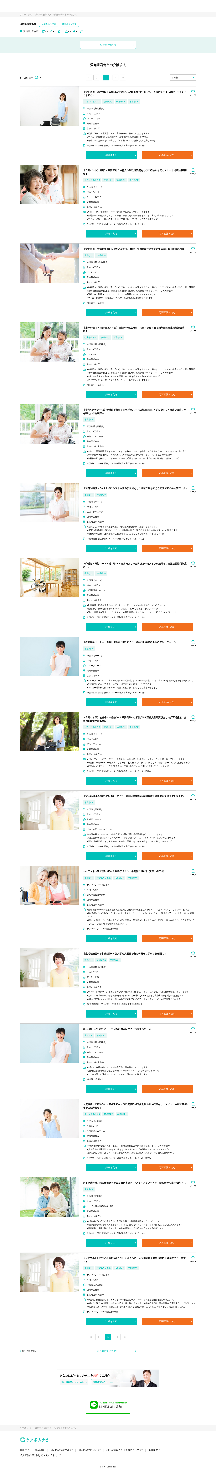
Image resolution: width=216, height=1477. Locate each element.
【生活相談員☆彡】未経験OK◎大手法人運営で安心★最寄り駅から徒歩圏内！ (124, 953)
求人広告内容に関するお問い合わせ (38, 1455)
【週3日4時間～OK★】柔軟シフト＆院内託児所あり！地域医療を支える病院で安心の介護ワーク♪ (135, 488)
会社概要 (153, 1450)
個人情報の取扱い (87, 1450)
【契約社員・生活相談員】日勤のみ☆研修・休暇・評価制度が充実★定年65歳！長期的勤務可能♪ (134, 249)
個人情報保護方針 (59, 1450)
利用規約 (24, 1450)
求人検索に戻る (29, 1351)
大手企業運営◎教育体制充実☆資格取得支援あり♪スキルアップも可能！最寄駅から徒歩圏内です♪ (134, 1183)
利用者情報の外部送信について (122, 1450)
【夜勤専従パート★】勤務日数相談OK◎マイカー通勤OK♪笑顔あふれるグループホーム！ (130, 642)
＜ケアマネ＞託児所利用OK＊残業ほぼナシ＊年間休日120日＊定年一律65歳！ (124, 871)
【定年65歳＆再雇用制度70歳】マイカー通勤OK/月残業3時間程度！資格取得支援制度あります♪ (133, 796)
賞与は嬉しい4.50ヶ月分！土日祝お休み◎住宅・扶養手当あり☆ (117, 1029)
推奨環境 (40, 1450)
